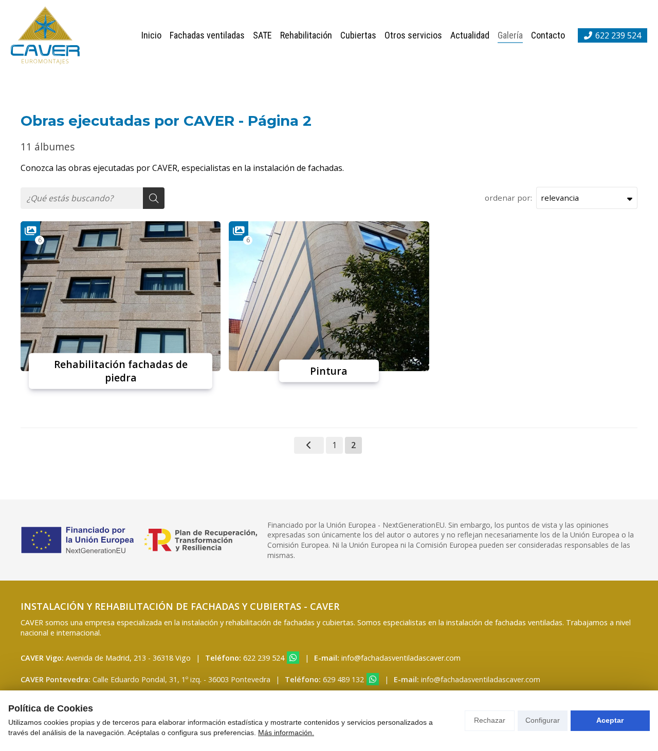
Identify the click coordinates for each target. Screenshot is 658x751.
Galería (510, 35)
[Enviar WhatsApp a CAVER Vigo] (293, 657)
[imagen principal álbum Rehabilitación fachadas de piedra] (121, 296)
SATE (262, 35)
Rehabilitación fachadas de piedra (121, 371)
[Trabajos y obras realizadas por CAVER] (309, 445)
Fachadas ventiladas (207, 35)
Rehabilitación (306, 35)
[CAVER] (45, 35)
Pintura (329, 371)
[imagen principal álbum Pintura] (329, 296)
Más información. (286, 732)
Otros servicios (413, 35)
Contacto (548, 35)
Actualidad (469, 35)
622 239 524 (263, 658)
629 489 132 (343, 679)
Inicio (151, 35)
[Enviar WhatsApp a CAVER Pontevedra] (373, 679)
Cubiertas (358, 35)
